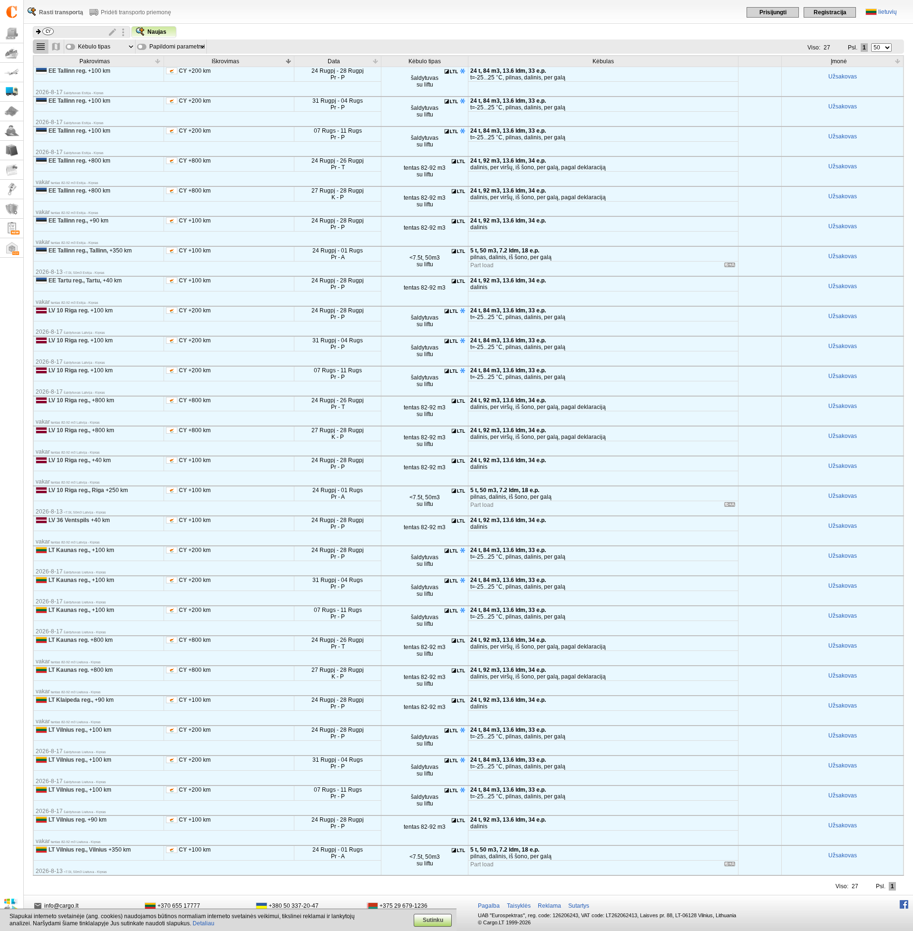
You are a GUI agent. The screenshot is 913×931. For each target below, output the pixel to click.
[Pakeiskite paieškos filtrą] (112, 32)
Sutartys (578, 905)
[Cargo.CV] (11, 228)
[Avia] (11, 72)
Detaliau (203, 923)
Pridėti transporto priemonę (136, 12)
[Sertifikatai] (11, 209)
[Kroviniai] (11, 33)
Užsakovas (842, 76)
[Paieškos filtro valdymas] (123, 32)
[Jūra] (11, 53)
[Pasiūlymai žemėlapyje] (56, 46)
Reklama (549, 905)
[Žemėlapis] (11, 111)
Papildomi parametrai (177, 46)
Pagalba (489, 905)
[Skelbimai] (11, 170)
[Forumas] (11, 131)
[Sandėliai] (11, 248)
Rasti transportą (61, 12)
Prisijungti (773, 12)
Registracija (830, 12)
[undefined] (729, 266)
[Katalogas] (11, 150)
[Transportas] (11, 92)
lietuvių (887, 12)
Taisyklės (519, 905)
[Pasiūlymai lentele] (41, 46)
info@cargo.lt (61, 905)
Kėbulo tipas (94, 46)
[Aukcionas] (11, 189)
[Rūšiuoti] (158, 61)
